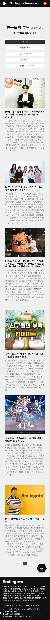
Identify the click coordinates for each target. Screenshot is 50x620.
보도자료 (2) (25, 60)
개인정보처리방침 (32, 605)
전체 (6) (25, 42)
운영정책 (19, 605)
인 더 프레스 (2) (25, 54)
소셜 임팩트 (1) (25, 48)
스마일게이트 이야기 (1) (25, 66)
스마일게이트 (8, 605)
